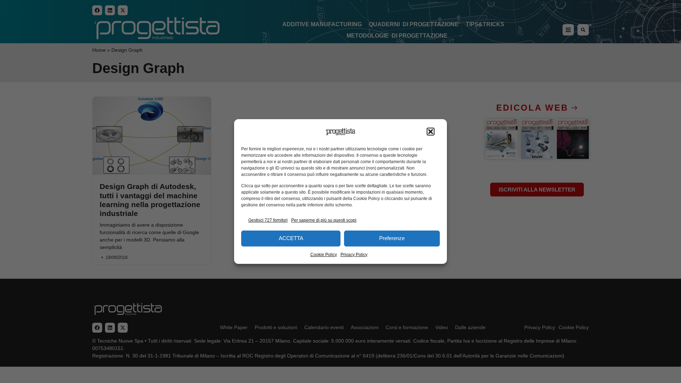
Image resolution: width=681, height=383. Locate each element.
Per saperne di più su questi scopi (323, 220)
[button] (430, 131)
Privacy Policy (353, 254)
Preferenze (392, 238)
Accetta (291, 238)
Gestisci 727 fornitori (268, 220)
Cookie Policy (323, 254)
